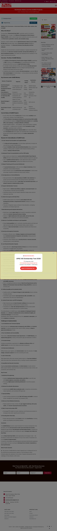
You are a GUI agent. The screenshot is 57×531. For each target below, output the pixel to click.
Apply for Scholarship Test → (28, 268)
